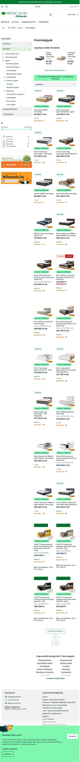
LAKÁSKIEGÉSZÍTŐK (9, 109)
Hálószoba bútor (10, 57)
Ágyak (6, 60)
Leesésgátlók (10, 98)
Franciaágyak (10, 70)
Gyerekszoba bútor (11, 54)
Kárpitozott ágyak (12, 67)
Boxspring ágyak (12, 63)
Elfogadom (71, 736)
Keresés (50, 14)
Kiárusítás (16, 141)
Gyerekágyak (10, 77)
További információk (9, 749)
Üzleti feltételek (48, 719)
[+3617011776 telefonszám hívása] (2, 6)
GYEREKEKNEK (7, 114)
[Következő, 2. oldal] (54, 637)
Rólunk (37, 7)
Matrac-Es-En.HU (14, 703)
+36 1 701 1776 (13, 700)
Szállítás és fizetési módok (52, 708)
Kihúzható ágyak (12, 87)
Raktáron (16, 136)
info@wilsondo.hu (14, 697)
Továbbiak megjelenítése (54, 678)
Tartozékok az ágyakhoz (15, 94)
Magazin (46, 716)
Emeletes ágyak (11, 80)
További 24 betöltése (54, 631)
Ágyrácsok (9, 91)
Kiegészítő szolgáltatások (52, 713)
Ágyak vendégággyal (44, 669)
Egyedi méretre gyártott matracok (55, 725)
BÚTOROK (5, 49)
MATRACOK (6, 44)
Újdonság (16, 139)
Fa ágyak (9, 84)
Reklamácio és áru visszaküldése (55, 705)
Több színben (16, 146)
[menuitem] (4, 22)
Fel (55, 643)
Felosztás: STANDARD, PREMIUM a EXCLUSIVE (59, 702)
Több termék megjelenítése (54, 70)
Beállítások (8, 754)
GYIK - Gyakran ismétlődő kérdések (55, 711)
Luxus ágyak (10, 104)
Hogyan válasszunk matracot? (54, 699)
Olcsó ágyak (10, 101)
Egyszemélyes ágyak (13, 74)
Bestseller (16, 144)
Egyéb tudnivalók (49, 722)
